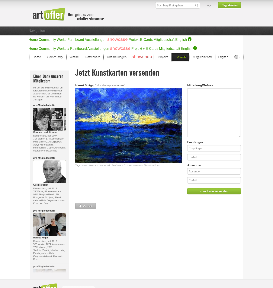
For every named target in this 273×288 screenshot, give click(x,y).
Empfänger (195, 142)
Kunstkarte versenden (214, 191)
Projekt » (138, 48)
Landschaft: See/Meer (110, 165)
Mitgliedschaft (164, 39)
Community (47, 39)
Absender (194, 165)
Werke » (63, 48)
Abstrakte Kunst (152, 165)
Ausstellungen (95, 39)
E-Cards (146, 39)
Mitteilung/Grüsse (200, 85)
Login (209, 5)
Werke (62, 39)
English (181, 39)
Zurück (87, 206)
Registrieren (230, 5)
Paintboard (75, 39)
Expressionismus (133, 165)
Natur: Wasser (89, 165)
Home (33, 39)
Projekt (134, 39)
